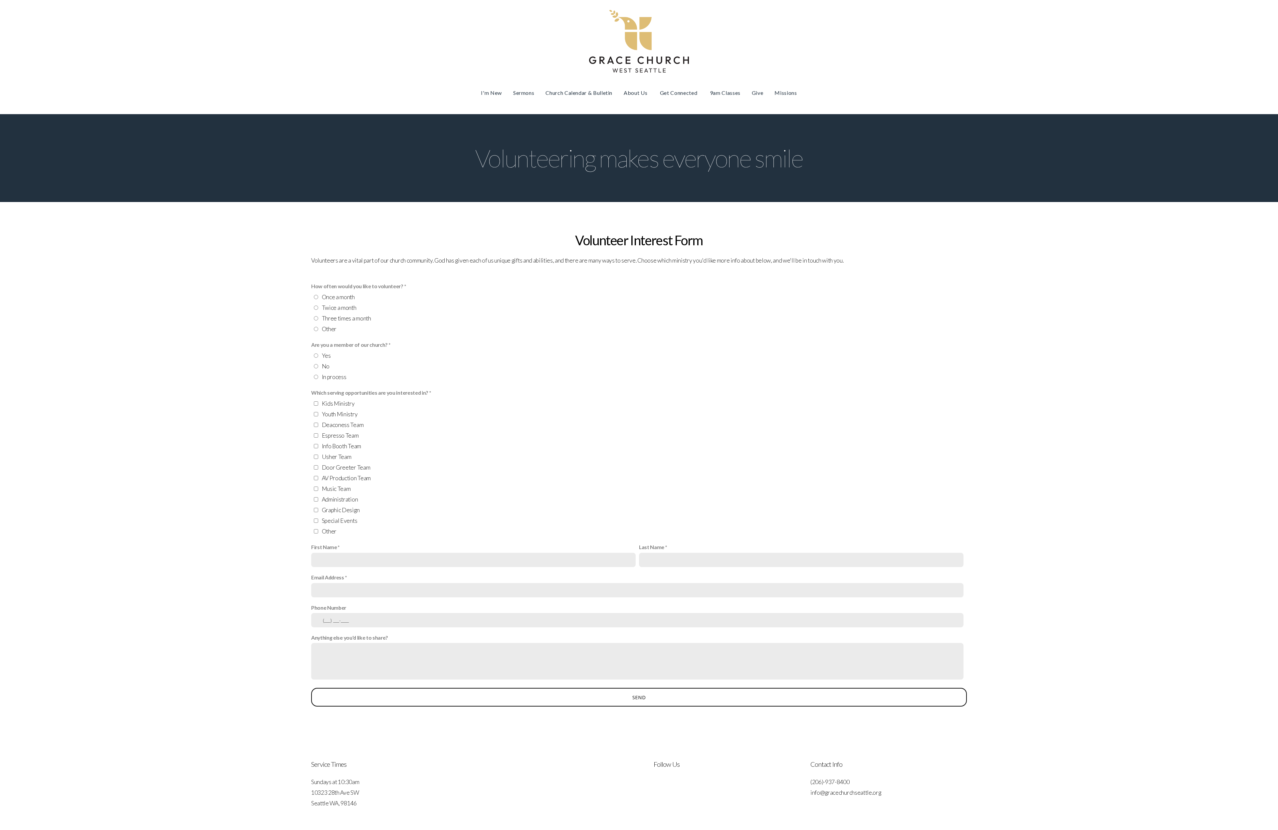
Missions (785, 93)
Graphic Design (341, 510)
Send (639, 697)
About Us (636, 93)
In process (334, 376)
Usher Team (336, 456)
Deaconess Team (343, 424)
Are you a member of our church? (349, 344)
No (325, 366)
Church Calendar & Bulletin (578, 93)
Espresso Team (340, 435)
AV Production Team (346, 478)
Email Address (327, 577)
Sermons (523, 93)
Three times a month (346, 318)
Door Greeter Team (346, 467)
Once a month (338, 297)
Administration (340, 499)
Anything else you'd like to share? (349, 637)
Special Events (339, 520)
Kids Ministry (338, 403)
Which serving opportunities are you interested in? (369, 392)
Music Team (336, 488)
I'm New (491, 93)
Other (329, 328)
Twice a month (339, 307)
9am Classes (725, 93)
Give (757, 93)
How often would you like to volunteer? (357, 286)
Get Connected (679, 93)
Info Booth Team (341, 446)
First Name (324, 547)
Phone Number (328, 607)
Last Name (651, 547)
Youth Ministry (340, 414)
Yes (326, 355)
